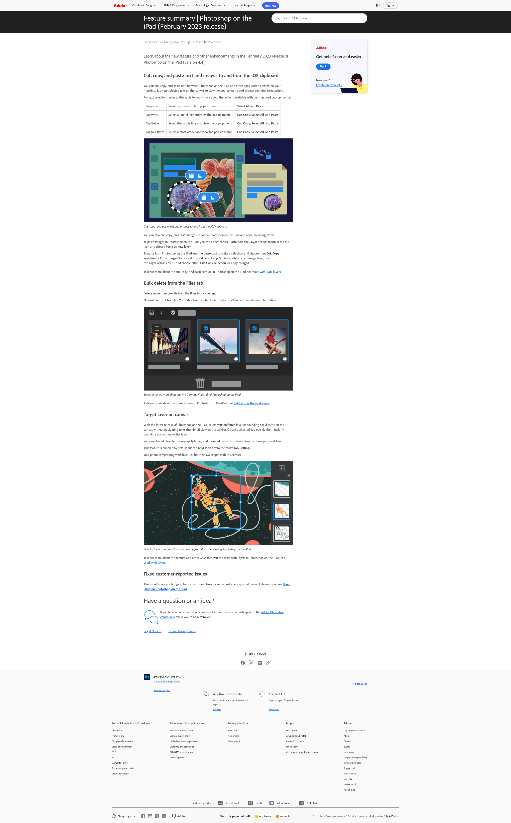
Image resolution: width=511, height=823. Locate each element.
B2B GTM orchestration (181, 752)
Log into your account (354, 730)
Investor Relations (352, 762)
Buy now (270, 5)
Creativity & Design (142, 5)
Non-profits (233, 736)
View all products (120, 773)
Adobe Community (295, 741)
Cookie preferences (335, 816)
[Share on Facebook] (242, 664)
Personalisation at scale (181, 730)
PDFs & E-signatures (174, 5)
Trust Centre (350, 773)
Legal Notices (152, 631)
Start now (274, 709)
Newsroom (349, 752)
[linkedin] (164, 816)
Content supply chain (180, 736)
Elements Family (120, 762)
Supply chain (350, 768)
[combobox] (319, 18)
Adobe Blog (349, 789)
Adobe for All (350, 784)
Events (347, 746)
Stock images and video (123, 768)
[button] (378, 5)
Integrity (348, 779)
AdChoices (394, 816)
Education (232, 730)
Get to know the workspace (251, 403)
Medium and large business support (303, 752)
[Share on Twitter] (251, 664)
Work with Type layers (266, 272)
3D (113, 757)
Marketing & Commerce (209, 5)
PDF (114, 752)
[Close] (313, 815)
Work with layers (154, 563)
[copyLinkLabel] (268, 664)
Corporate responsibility (355, 757)
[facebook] (143, 816)
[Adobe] (120, 5)
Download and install (296, 736)
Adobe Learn (292, 746)
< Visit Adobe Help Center (167, 681)
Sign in (390, 5)
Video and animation (122, 746)
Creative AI (117, 730)
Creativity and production (182, 746)
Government (234, 741)
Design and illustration (123, 741)
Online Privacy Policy (182, 631)
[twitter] (157, 816)
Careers (347, 741)
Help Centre (291, 730)
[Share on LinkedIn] (259, 664)
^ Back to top (360, 683)
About (347, 736)
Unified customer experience (184, 741)
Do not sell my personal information (365, 816)
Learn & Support (243, 5)
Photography (118, 736)
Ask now (217, 709)
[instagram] (150, 816)
